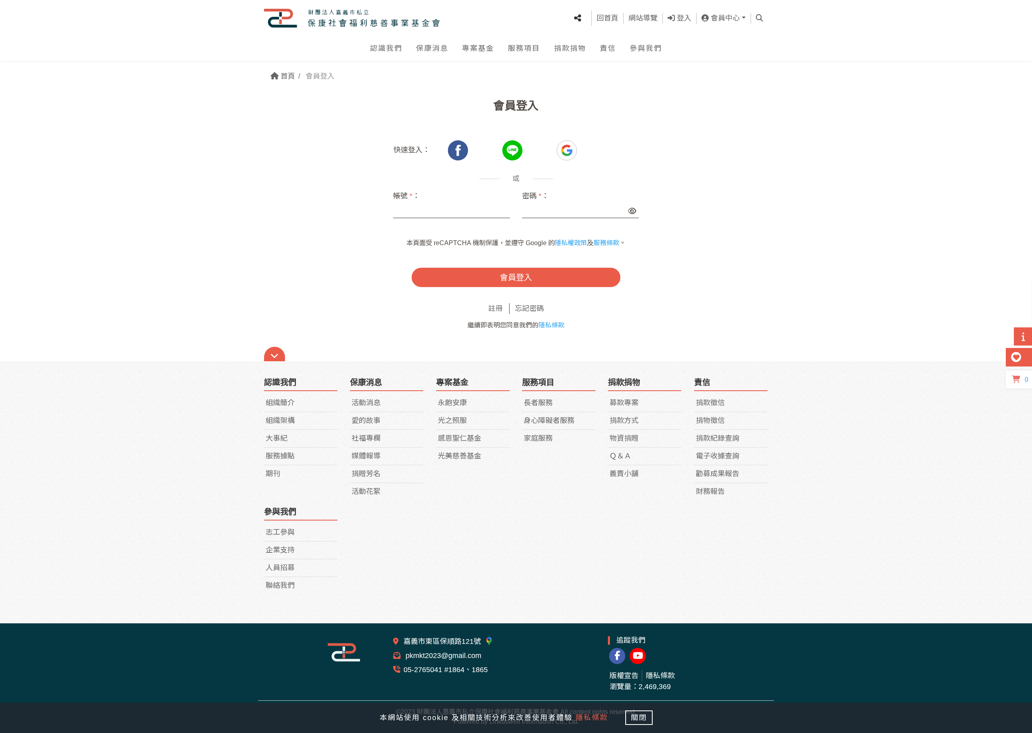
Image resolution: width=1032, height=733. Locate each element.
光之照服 (452, 420)
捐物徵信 (710, 420)
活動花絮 (366, 491)
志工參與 (280, 532)
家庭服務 (538, 438)
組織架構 (280, 420)
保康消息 (432, 48)
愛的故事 (366, 420)
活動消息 (366, 403)
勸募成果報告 (717, 474)
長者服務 (538, 403)
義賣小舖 (624, 474)
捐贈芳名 (366, 474)
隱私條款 (551, 325)
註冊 (495, 308)
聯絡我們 (280, 585)
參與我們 (646, 48)
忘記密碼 (529, 308)
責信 (608, 48)
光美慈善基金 (459, 456)
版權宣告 (624, 676)
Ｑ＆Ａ (620, 456)
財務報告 (710, 491)
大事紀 (276, 438)
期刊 (273, 474)
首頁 (287, 76)
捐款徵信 (710, 403)
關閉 (639, 718)
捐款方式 (624, 420)
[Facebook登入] (459, 150)
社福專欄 (366, 438)
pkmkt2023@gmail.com (442, 656)
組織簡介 (280, 403)
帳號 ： (406, 196)
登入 (683, 18)
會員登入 (516, 277)
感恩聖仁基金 (459, 438)
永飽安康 (452, 403)
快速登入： (411, 150)
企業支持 (280, 550)
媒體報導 (366, 456)
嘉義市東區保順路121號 (443, 641)
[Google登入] (567, 150)
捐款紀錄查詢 (717, 438)
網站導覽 (642, 18)
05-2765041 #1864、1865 (446, 670)
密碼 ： (535, 196)
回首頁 (607, 18)
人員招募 (280, 568)
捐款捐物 (570, 48)
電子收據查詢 (717, 456)
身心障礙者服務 (549, 420)
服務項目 (524, 48)
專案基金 (478, 48)
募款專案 (624, 403)
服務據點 (280, 456)
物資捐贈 (624, 438)
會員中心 (724, 18)
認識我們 (386, 48)
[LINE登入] (513, 150)
